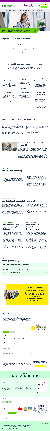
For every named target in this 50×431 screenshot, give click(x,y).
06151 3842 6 (42, 384)
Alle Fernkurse (5, 382)
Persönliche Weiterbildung (7, 389)
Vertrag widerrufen (14, 425)
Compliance (14, 426)
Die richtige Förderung (18, 388)
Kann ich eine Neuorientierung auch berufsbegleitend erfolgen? (15, 274)
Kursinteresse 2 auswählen (6, 351)
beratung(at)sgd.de (35, 300)
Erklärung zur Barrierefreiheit (19, 424)
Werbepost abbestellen (6, 425)
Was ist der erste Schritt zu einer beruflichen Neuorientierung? (15, 267)
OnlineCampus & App (18, 385)
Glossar (27, 389)
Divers (10, 401)
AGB (5, 426)
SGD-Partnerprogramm (42, 394)
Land (3, 341)
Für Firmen (39, 10)
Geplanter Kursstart (5, 355)
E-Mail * (4, 345)
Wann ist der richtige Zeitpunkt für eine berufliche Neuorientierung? (16, 264)
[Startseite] (2, 36)
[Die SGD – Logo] (8, 6)
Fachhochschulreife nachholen (29, 387)
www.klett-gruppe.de (42, 412)
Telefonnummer (21, 345)
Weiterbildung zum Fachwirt (31, 388)
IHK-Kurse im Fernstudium (7, 385)
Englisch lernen (29, 385)
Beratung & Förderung (24, 10)
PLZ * (19, 338)
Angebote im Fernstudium (7, 383)
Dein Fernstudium (13, 10)
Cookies (25, 426)
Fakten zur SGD (19, 426)
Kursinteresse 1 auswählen (6, 348)
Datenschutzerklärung (21, 364)
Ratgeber (28, 392)
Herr (7, 401)
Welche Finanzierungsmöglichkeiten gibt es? (11, 272)
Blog (27, 390)
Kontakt (7, 424)
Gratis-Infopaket (17, 389)
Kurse (6, 10)
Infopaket (44, 4)
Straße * (4, 338)
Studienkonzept (17, 382)
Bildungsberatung (18, 387)
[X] (25, 376)
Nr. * (15, 338)
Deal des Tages (5, 387)
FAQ (2, 426)
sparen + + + (25, 0)
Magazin (3, 424)
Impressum (9, 426)
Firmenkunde (12, 331)
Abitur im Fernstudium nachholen (30, 383)
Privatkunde (6, 331)
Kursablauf (16, 383)
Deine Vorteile (17, 386)
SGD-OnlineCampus (42, 392)
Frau (3, 401)
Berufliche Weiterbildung (7, 388)
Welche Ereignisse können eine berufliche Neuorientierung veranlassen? (16, 269)
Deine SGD (33, 10)
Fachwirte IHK (5, 386)
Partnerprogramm (27, 425)
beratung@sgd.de (33, 207)
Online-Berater (17, 36)
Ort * (23, 338)
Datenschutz (12, 424)
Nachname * (23, 335)
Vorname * (12, 335)
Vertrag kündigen (21, 425)
